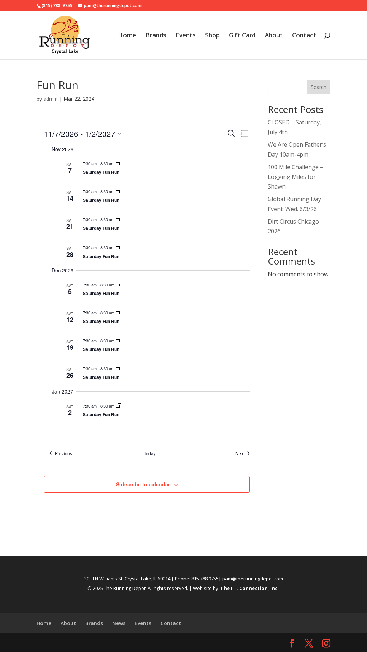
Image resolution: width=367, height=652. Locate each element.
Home (127, 36)
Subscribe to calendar (143, 484)
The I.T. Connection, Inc (248, 588)
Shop (212, 36)
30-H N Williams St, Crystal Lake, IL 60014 (127, 578)
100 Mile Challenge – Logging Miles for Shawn (295, 176)
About (274, 36)
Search (319, 87)
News (118, 623)
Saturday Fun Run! (102, 172)
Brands (156, 36)
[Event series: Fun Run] (118, 163)
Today (150, 453)
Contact (304, 36)
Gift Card (242, 36)
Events (186, 36)
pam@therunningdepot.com (252, 578)
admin (50, 98)
